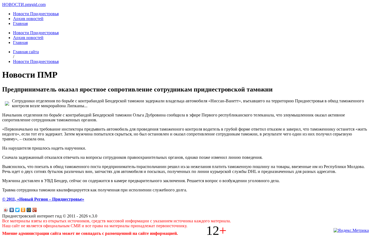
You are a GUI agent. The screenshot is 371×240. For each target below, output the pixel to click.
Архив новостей (28, 18)
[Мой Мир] (29, 209)
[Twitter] (17, 209)
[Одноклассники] (23, 209)
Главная (20, 23)
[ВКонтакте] (12, 209)
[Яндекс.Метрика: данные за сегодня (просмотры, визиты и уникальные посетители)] (351, 230)
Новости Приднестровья (36, 13)
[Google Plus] (34, 209)
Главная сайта (26, 51)
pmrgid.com (35, 4)
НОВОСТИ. (13, 4)
